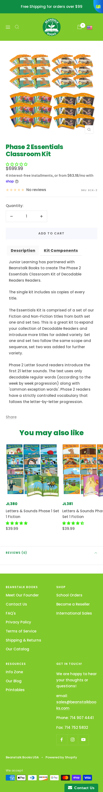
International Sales (74, 613)
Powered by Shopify (61, 757)
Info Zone (14, 671)
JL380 (11, 503)
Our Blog (14, 680)
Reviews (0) (16, 553)
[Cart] (79, 27)
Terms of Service (21, 631)
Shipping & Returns (23, 640)
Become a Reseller (73, 604)
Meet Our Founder (22, 595)
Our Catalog (17, 649)
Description (23, 250)
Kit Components (61, 250)
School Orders (69, 595)
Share (11, 416)
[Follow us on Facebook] (61, 739)
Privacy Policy (18, 622)
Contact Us (16, 604)
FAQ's (11, 613)
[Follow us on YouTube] (83, 739)
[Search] (17, 27)
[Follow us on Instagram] (72, 739)
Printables (15, 689)
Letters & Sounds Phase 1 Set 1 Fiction (32, 513)
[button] (17, 164)
